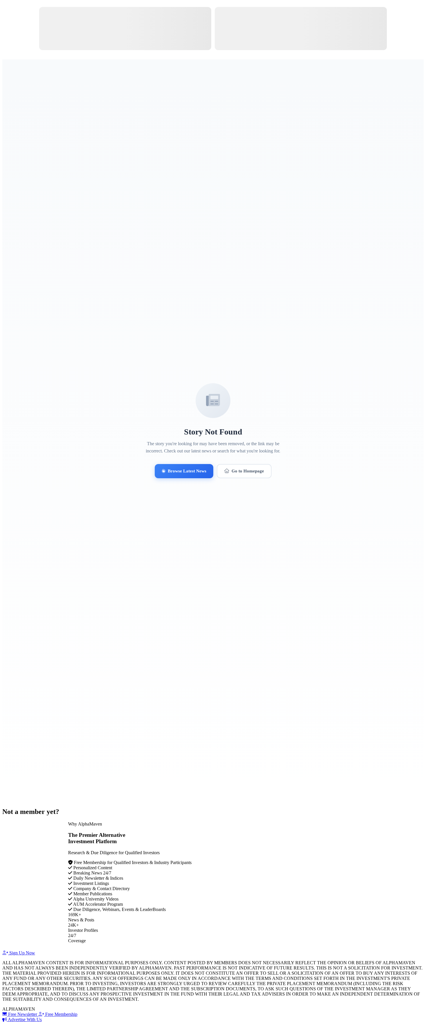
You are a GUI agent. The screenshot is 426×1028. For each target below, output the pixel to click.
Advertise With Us (24, 1019)
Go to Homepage (248, 471)
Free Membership (60, 1014)
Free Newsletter (22, 1014)
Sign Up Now (21, 952)
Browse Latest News (187, 471)
